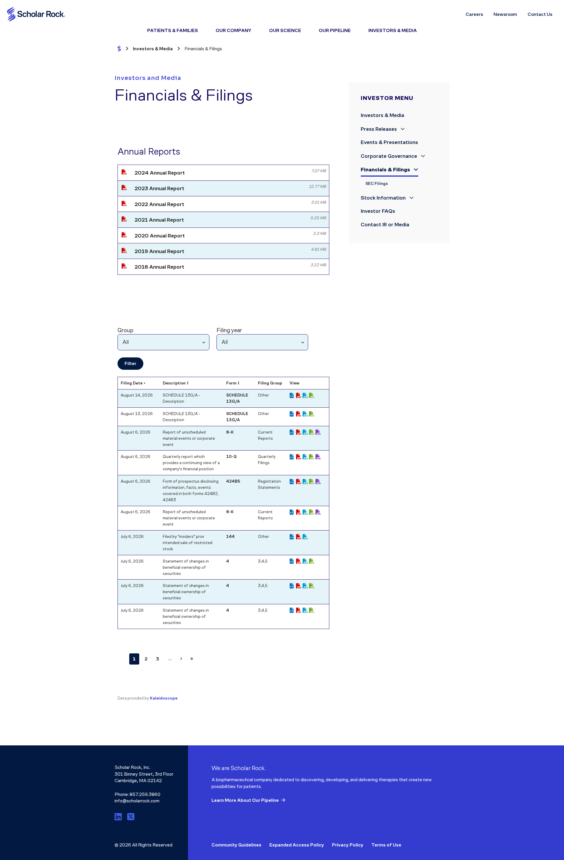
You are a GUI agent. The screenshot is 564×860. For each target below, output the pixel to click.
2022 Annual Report (159, 204)
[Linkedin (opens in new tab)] (119, 817)
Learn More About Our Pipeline (245, 800)
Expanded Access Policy (296, 845)
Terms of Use (386, 845)
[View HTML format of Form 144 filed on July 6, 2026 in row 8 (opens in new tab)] (293, 537)
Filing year (229, 330)
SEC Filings (376, 183)
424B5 (233, 481)
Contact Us (540, 14)
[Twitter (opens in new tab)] (131, 817)
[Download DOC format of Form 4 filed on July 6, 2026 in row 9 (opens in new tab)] (306, 561)
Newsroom (505, 14)
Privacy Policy (347, 845)
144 (230, 536)
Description (174, 383)
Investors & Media (382, 115)
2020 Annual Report (160, 235)
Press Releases (379, 129)
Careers (474, 14)
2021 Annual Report (159, 220)
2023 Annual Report (159, 188)
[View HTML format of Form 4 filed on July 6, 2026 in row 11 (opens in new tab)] (293, 610)
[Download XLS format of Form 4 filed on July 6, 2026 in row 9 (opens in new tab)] (312, 561)
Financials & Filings (386, 169)
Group (125, 330)
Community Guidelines (236, 845)
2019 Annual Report (159, 251)
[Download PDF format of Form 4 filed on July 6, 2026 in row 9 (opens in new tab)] (299, 561)
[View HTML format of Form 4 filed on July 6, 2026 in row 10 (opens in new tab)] (293, 586)
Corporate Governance (389, 156)
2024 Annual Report (160, 173)
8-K (230, 432)
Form (231, 383)
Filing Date (131, 383)
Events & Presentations (389, 142)
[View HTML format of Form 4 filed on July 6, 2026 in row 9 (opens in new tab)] (293, 561)
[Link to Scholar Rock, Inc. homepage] (36, 14)
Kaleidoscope (163, 698)
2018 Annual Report (159, 267)
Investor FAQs (378, 211)
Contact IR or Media (385, 224)
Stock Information (384, 198)
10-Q (231, 456)
